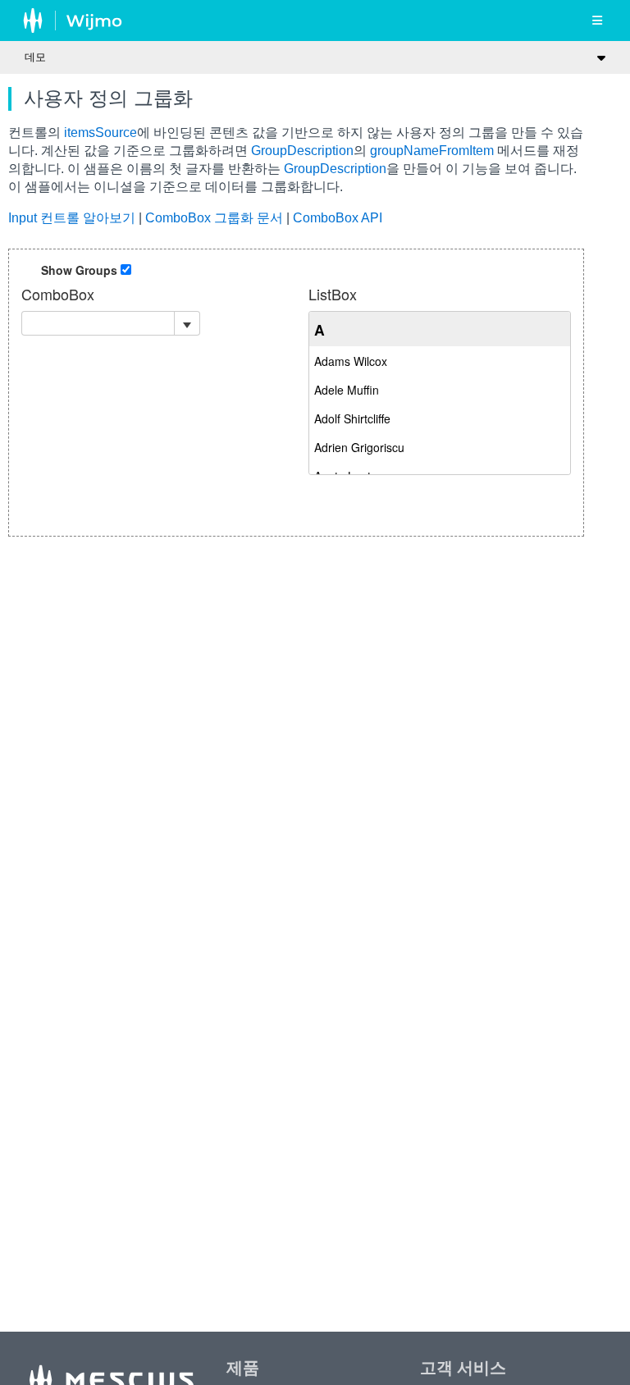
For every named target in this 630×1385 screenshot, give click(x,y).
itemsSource (100, 132)
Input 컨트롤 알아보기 (71, 218)
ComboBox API (337, 218)
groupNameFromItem (432, 151)
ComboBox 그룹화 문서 (214, 218)
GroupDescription (302, 151)
